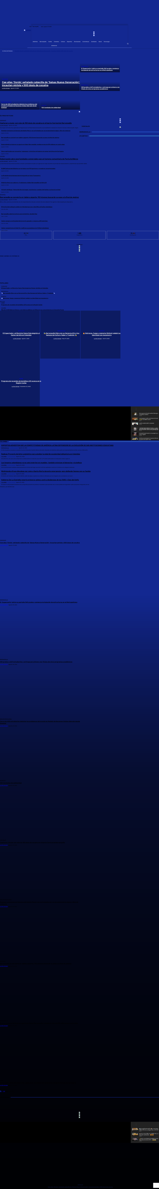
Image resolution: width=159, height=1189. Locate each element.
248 (4, 1091)
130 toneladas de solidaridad (11, 783)
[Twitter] (42, 1177)
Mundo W (59, 1187)
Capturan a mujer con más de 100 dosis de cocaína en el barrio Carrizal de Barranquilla (32, 842)
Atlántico (43, 105)
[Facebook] (33, 1177)
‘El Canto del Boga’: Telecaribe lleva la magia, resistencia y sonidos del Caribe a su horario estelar (31, 189)
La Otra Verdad (4, 161)
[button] (128, 44)
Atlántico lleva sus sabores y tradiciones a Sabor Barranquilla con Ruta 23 (24, 182)
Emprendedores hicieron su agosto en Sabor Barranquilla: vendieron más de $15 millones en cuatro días (39, 1023)
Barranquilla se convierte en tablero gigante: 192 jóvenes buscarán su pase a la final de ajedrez (39, 197)
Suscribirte (133, 232)
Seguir (79, 232)
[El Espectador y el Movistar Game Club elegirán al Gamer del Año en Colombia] (20, 335)
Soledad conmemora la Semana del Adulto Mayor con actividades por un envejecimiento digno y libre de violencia (39, 903)
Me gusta (26, 232)
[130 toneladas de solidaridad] (60, 100)
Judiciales (5, 79)
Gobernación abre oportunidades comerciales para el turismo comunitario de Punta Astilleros (39, 159)
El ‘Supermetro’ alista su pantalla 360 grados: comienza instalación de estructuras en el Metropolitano (38, 602)
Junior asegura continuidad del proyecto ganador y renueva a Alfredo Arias (24, 221)
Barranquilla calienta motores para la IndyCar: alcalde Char (19, 214)
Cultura (2, 156)
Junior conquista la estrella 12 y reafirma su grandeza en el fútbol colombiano (25, 228)
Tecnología (21, 330)
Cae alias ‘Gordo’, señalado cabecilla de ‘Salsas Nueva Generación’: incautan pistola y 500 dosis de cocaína (40, 543)
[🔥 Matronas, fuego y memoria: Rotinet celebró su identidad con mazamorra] (100, 335)
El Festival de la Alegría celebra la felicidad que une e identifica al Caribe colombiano (26, 207)
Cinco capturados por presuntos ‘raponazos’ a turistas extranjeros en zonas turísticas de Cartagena (38, 1083)
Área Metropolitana (6, 102)
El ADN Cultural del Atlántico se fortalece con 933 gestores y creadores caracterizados (28, 168)
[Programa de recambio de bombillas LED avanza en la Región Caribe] (20, 383)
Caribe (21, 378)
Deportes (2, 194)
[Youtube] (46, 1177)
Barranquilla (84, 66)
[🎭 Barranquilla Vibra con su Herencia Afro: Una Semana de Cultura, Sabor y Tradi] (60, 335)
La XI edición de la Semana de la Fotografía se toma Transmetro (21, 175)
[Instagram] (37, 1177)
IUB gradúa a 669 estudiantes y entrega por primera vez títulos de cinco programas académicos (36, 662)
